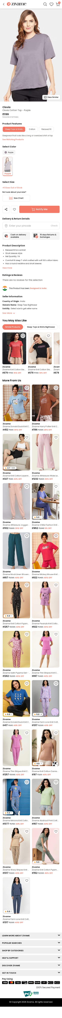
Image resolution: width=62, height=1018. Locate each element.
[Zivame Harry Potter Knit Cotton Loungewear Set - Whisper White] (45, 403)
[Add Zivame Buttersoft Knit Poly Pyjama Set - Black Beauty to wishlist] (56, 880)
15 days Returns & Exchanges (48, 235)
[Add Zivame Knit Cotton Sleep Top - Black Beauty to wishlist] (48, 335)
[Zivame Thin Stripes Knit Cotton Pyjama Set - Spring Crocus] (16, 748)
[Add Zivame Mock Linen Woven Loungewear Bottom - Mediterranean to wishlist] (26, 535)
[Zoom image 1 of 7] (31, 54)
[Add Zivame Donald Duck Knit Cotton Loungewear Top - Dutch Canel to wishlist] (26, 387)
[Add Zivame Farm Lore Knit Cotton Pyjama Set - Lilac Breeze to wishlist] (56, 683)
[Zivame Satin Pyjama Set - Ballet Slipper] (16, 649)
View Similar (52, 97)
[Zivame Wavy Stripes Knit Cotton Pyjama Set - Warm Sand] (16, 846)
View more (7, 268)
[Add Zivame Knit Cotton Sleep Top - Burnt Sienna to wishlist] (22, 335)
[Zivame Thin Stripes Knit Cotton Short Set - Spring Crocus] (45, 649)
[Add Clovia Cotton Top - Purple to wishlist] (14, 209)
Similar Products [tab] (12, 327)
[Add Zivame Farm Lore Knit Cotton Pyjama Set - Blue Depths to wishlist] (26, 880)
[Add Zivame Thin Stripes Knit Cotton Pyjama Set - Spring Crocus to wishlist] (26, 732)
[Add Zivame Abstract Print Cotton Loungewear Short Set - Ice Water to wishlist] (56, 782)
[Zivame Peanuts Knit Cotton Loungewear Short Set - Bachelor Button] (45, 994)
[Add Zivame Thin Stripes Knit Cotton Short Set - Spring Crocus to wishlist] (56, 634)
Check (54, 225)
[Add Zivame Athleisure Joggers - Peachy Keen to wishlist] (26, 486)
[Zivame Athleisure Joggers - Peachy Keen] (16, 501)
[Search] (45, 4)
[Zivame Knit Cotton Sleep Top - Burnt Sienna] (14, 348)
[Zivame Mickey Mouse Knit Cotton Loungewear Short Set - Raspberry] (45, 550)
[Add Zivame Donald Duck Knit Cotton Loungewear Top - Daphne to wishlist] (26, 683)
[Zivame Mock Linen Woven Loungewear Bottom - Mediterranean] (16, 550)
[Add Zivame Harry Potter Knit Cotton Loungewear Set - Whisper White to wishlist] (56, 387)
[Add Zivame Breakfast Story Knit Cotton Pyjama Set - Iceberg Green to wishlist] (26, 929)
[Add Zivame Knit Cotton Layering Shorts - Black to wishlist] (26, 437)
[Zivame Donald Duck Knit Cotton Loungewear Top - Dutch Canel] (16, 403)
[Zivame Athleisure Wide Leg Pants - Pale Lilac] (45, 452)
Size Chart (18, 198)
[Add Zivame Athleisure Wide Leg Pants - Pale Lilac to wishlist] (56, 437)
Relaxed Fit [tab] (46, 129)
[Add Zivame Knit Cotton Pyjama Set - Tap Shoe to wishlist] (26, 585)
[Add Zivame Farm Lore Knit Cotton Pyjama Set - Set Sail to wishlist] (56, 929)
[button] (3, 4)
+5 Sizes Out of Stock (12, 188)
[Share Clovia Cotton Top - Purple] (6, 209)
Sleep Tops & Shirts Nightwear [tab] (41, 327)
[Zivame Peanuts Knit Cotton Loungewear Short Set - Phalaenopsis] (45, 600)
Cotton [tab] (32, 129)
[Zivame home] (16, 4)
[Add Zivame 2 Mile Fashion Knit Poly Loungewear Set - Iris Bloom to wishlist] (56, 486)
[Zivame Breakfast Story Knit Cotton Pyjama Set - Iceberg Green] (16, 944)
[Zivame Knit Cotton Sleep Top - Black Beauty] (40, 348)
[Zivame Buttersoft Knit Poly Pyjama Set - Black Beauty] (45, 895)
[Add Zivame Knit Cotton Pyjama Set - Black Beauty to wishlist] (26, 979)
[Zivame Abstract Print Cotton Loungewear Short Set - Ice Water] (45, 797)
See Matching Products (13, 139)
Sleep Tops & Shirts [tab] (14, 129)
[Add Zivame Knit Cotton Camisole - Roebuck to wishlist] (56, 732)
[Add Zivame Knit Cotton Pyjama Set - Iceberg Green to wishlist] (56, 831)
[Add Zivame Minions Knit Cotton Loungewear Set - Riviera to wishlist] (26, 782)
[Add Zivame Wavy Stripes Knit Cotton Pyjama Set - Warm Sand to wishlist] (26, 831)
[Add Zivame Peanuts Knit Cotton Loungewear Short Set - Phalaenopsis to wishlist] (56, 585)
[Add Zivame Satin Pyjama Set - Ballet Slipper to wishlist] (26, 634)
